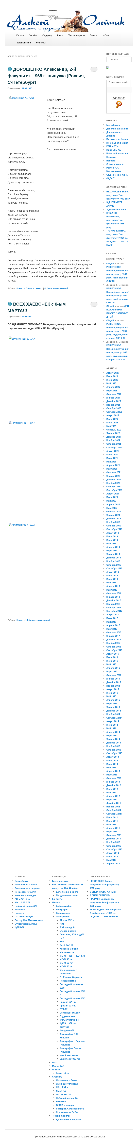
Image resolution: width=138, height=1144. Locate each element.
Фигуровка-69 (67, 1030)
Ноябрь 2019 (113, 522)
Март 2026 (111, 390)
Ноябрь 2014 (113, 714)
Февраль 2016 (113, 675)
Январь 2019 (113, 554)
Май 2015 (111, 696)
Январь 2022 (113, 433)
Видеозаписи (63, 913)
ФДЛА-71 (111, 178)
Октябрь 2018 (113, 564)
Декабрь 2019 (113, 518)
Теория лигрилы (76, 35)
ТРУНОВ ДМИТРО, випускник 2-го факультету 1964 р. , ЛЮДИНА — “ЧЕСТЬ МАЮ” (117, 237)
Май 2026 (111, 383)
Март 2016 (111, 671)
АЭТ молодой (67, 927)
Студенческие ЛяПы (117, 174)
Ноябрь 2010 (113, 842)
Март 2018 (111, 589)
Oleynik (110, 263)
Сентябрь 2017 (114, 610)
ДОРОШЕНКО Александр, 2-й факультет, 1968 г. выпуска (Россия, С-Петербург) (46, 75)
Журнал (20, 35)
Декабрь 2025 (113, 401)
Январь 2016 (113, 678)
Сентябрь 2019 (114, 529)
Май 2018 (111, 582)
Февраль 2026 (113, 394)
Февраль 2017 (113, 632)
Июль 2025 (112, 419)
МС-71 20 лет (66, 962)
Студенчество (67, 1016)
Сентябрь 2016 (114, 650)
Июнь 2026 (112, 379)
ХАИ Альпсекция (69, 1055)
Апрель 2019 (113, 547)
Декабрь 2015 (113, 682)
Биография (62, 909)
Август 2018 (112, 571)
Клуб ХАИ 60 (66, 945)
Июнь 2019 (112, 539)
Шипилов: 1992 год (70, 1058)
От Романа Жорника (71, 977)
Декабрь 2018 (113, 557)
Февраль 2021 (113, 472)
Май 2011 (111, 824)
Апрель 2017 (113, 625)
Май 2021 (111, 461)
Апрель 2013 (113, 771)
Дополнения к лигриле (27, 888)
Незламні (111, 157)
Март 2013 (111, 774)
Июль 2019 (112, 536)
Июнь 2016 (112, 660)
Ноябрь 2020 (113, 483)
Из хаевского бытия (117, 139)
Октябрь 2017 (113, 607)
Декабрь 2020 (113, 479)
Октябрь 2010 (113, 845)
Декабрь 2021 (113, 436)
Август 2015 (112, 689)
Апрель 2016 (113, 667)
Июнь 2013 (112, 764)
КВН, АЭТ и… (63, 1087)
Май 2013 (111, 767)
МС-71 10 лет (66, 959)
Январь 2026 (113, 397)
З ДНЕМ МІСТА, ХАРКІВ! (103, 891)
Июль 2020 (112, 497)
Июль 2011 (112, 817)
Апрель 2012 (113, 796)
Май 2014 (111, 728)
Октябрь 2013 (113, 749)
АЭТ (62, 923)
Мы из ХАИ (58, 1066)
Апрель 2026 (113, 386)
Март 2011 (111, 831)
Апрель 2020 (113, 504)
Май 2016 (111, 664)
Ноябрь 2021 (113, 440)
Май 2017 (111, 621)
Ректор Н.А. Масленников (29, 920)
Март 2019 (111, 550)
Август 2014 (112, 721)
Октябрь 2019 (113, 525)
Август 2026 (112, 372)
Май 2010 (111, 859)
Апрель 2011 (113, 828)
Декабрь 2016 (113, 639)
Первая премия (68, 980)
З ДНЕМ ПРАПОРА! (116, 209)
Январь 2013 (113, 781)
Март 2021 (111, 468)
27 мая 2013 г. (67, 920)
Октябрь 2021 (113, 443)
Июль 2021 (112, 454)
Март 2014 (111, 735)
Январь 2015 (113, 707)
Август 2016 (112, 653)
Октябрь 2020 (113, 486)
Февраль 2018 (113, 593)
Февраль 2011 (113, 835)
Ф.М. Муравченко (69, 1019)
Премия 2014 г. (68, 1001)
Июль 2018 (112, 575)
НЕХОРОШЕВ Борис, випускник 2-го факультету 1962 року (118, 195)
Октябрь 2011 (113, 810)
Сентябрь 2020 (114, 490)
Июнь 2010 (112, 856)
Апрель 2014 (113, 732)
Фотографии (63, 916)
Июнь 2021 (112, 458)
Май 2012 (111, 792)
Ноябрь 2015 (113, 685)
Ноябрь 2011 (113, 806)
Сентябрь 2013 (114, 753)
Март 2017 (111, 628)
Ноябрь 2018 (113, 561)
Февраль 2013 (113, 778)
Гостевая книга (23, 42)
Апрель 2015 (113, 699)
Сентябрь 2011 (114, 813)
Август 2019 (112, 532)
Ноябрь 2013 (113, 746)
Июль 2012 (112, 788)
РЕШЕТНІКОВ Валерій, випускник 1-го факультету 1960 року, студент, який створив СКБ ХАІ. (118, 331)
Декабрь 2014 (113, 710)
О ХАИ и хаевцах (34, 288)
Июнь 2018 (112, 579)
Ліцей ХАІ (61, 1090)
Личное (93, 35)
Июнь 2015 (112, 692)
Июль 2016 (112, 657)
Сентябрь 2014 (114, 717)
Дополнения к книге (117, 128)
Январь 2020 (113, 515)
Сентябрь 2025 (114, 411)
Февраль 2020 (113, 511)
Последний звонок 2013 (72, 998)
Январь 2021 (113, 475)
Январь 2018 (113, 596)
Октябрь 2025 (113, 408)
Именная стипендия (117, 142)
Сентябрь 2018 (114, 568)
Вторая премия (68, 930)
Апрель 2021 (113, 465)
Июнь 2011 (112, 820)
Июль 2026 (112, 376)
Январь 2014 (113, 739)
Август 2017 (112, 614)
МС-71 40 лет (66, 966)
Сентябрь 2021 (114, 447)
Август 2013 (112, 756)
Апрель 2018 (113, 586)
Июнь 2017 (112, 618)
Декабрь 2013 (113, 742)
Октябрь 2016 (113, 646)
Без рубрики (113, 124)
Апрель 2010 (113, 863)
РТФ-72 (63, 1009)
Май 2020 (111, 500)
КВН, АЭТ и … (113, 146)
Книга (60, 35)
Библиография (64, 905)
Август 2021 (112, 451)
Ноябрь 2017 (113, 603)
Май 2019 (111, 543)
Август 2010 (112, 852)
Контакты (40, 42)
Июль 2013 (112, 760)
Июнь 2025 (112, 422)
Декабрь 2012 (113, 785)
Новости (20, 288)
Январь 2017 (113, 635)
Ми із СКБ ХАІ (113, 149)
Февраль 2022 (113, 429)
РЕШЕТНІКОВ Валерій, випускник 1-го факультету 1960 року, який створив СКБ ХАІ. (118, 274)
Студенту (47, 35)
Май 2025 (111, 426)
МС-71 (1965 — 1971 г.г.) (72, 955)
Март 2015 (111, 703)
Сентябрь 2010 (114, 849)
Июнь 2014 (112, 724)
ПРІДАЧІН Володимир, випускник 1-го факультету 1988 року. (115, 220)
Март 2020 (111, 507)
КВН (62, 941)
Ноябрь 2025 (113, 404)
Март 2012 (111, 799)
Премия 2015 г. (68, 1005)
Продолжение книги (67, 895)
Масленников (67, 952)
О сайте (33, 35)
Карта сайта (62, 1073)
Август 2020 (112, 493)
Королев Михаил (69, 948)
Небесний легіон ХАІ (117, 153)
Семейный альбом (70, 1012)
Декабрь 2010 (113, 838)
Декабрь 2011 (113, 803)
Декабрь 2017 (113, 600)
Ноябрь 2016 (113, 642)
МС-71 (106, 35)
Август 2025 (112, 415)
